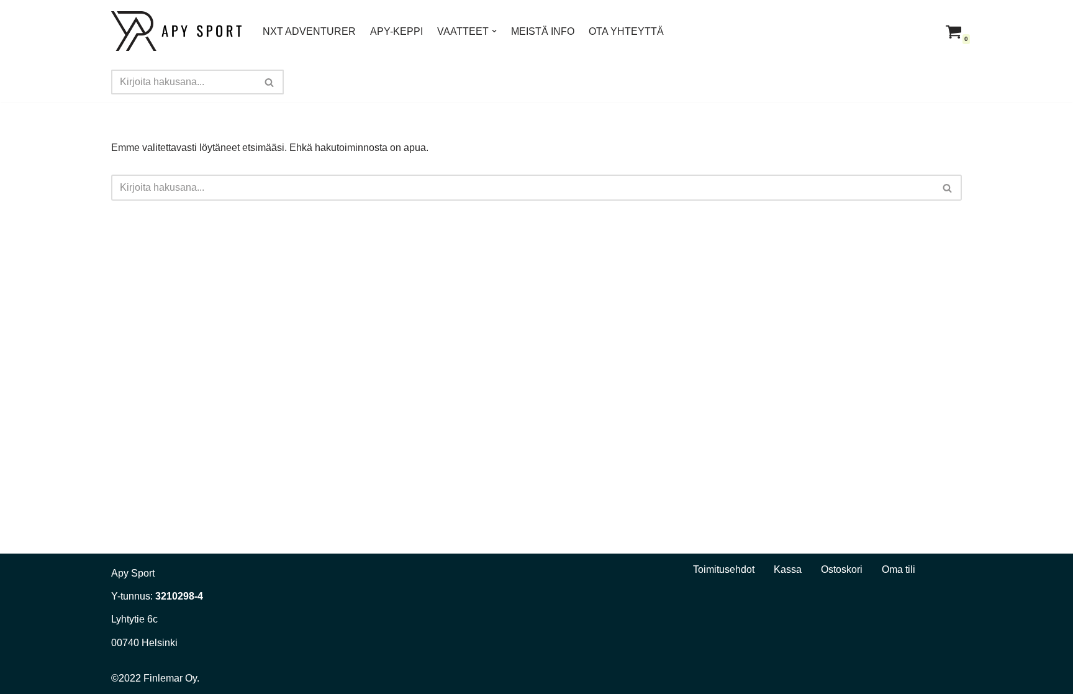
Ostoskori (841, 569)
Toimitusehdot (723, 569)
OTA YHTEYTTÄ (626, 31)
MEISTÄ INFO (542, 31)
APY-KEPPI (396, 31)
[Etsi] (270, 82)
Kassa (788, 569)
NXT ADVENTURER (309, 31)
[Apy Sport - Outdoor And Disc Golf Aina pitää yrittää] (176, 31)
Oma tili (898, 569)
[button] (494, 31)
